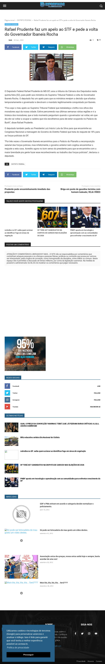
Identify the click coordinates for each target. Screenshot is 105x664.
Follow (97, 393)
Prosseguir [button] (28, 655)
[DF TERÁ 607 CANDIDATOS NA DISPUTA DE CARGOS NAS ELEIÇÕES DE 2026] (52, 217)
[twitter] (82, 633)
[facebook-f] (75, 633)
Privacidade (81, 661)
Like (98, 386)
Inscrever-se (95, 407)
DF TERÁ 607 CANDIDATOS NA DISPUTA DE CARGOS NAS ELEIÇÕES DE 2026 (52, 233)
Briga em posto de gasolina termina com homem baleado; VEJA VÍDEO (80, 190)
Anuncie (91, 661)
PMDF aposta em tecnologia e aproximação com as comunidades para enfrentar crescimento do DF (84, 233)
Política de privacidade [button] (18, 647)
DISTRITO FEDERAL (11, 24)
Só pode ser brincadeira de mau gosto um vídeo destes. (64, 530)
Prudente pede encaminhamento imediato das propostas (27, 190)
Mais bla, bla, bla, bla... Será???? (54, 583)
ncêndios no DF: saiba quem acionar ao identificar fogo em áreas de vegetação (19, 233)
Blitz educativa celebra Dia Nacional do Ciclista (40, 437)
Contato (99, 661)
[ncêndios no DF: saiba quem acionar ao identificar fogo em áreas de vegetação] (20, 217)
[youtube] (96, 633)
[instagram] (89, 633)
